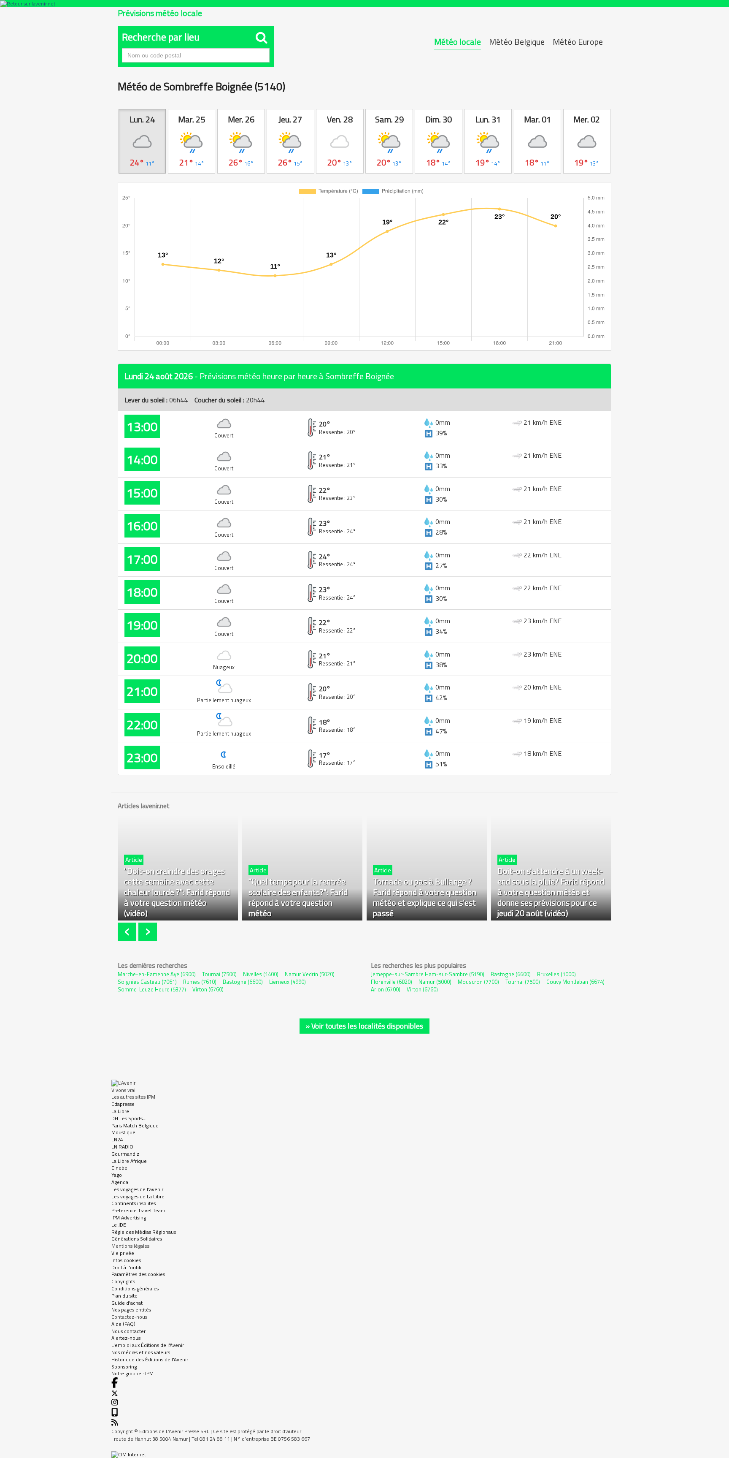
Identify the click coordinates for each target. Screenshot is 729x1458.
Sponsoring (124, 1367)
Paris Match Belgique (135, 1125)
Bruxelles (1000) (556, 974)
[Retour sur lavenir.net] (364, 3)
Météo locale (457, 41)
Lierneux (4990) (287, 981)
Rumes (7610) (199, 981)
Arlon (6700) (385, 989)
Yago (116, 1175)
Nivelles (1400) (260, 974)
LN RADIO (122, 1147)
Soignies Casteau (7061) (147, 981)
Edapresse (123, 1104)
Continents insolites (133, 1203)
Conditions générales (135, 1288)
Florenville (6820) (391, 981)
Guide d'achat (127, 1303)
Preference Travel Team (138, 1210)
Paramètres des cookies (138, 1274)
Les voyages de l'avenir (137, 1189)
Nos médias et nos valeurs (140, 1352)
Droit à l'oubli (126, 1267)
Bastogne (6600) (243, 981)
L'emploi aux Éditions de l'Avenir (147, 1345)
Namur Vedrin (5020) (310, 974)
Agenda (119, 1182)
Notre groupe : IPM (132, 1373)
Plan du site (124, 1296)
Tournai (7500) (219, 974)
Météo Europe (578, 41)
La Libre (120, 1111)
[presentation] (128, 932)
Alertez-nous (125, 1338)
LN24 (117, 1139)
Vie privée (122, 1253)
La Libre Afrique (129, 1161)
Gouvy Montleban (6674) (575, 981)
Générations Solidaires (136, 1239)
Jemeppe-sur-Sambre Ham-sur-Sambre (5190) (427, 974)
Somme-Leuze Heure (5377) (152, 989)
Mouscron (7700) (478, 981)
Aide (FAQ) (123, 1324)
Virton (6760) (208, 989)
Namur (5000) (434, 981)
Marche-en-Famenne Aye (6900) (157, 974)
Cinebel (120, 1168)
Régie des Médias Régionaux (143, 1232)
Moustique (123, 1132)
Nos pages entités (131, 1310)
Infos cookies (126, 1260)
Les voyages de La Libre (138, 1196)
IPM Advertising (128, 1218)
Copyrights (123, 1281)
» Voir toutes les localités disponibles (364, 1026)
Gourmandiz (125, 1154)
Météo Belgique (517, 41)
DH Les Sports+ (128, 1118)
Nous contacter (128, 1331)
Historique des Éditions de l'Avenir (149, 1359)
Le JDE (118, 1225)
